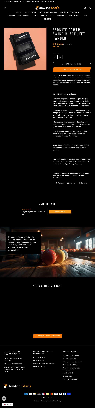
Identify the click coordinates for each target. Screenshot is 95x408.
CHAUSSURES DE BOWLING (19, 16)
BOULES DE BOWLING (69, 12)
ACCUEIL (19, 12)
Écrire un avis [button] (60, 211)
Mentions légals (68, 373)
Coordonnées (67, 376)
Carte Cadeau (31, 12)
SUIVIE (84, 16)
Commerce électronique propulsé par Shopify (47, 401)
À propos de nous (39, 357)
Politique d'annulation (70, 379)
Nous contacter (38, 360)
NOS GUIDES (74, 16)
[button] (58, 44)
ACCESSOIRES (59, 16)
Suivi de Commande (47, 1)
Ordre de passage (39, 366)
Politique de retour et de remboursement (71, 369)
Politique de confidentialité (72, 362)
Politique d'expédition (70, 365)
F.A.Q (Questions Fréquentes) (14, 1)
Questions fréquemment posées (44, 363)
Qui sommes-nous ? (32, 1)
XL (60, 57)
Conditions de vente (70, 359)
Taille (56, 53)
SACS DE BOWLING (41, 16)
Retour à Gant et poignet (49, 335)
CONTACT (47, 19)
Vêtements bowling (48, 12)
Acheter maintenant (72, 69)
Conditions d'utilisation (71, 355)
